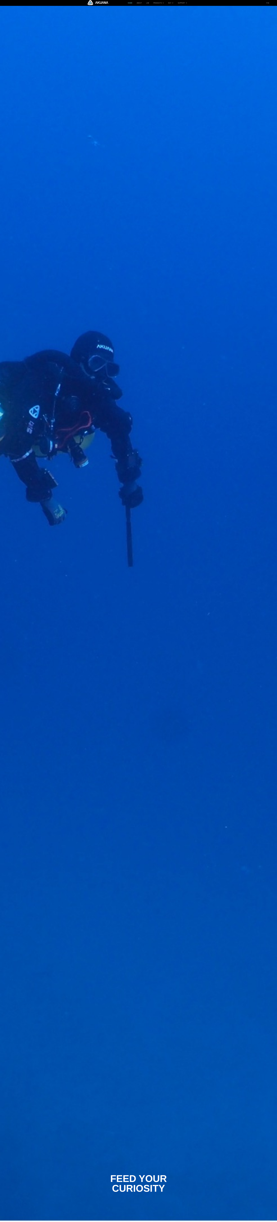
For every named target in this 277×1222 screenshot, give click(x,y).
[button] (158, 3)
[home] (98, 2)
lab (147, 3)
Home (130, 3)
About (139, 3)
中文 (267, 3)
